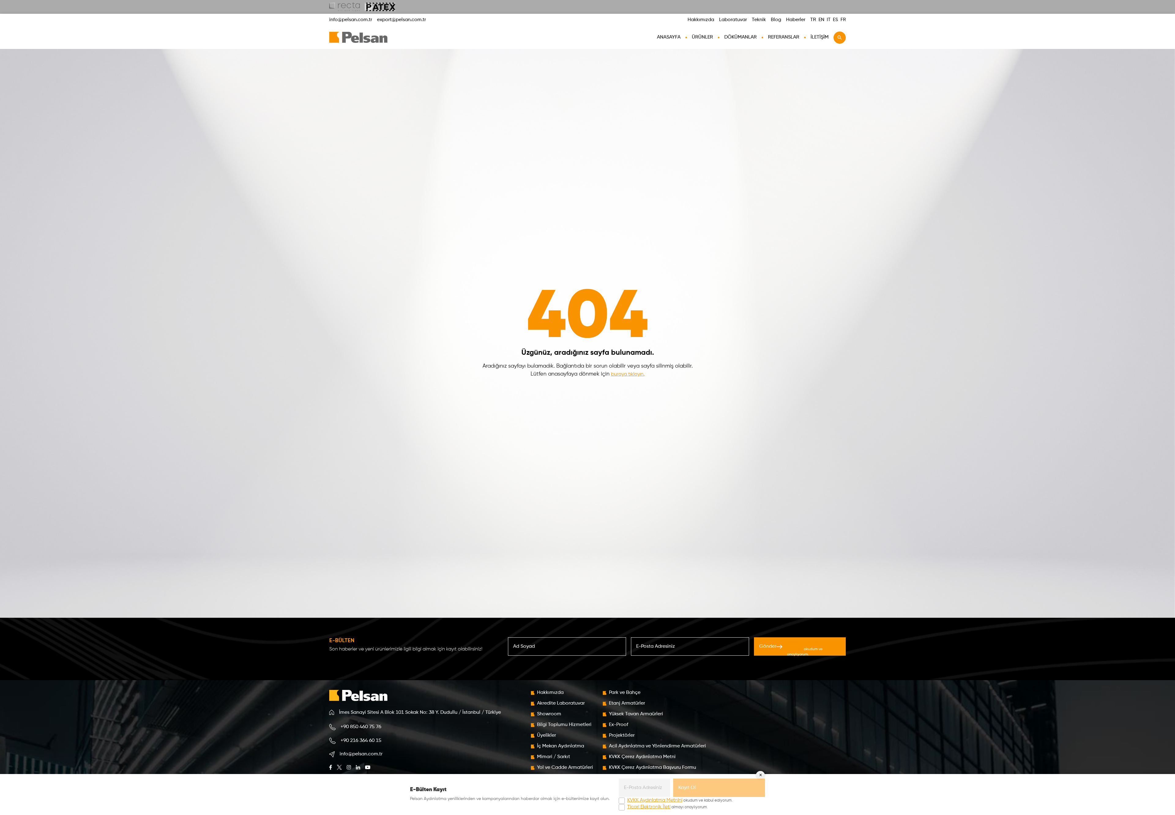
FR (843, 19)
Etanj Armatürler (627, 703)
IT (828, 19)
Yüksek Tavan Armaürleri (636, 714)
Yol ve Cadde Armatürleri (565, 767)
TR (813, 19)
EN (821, 19)
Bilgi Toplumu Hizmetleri (564, 724)
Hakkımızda (701, 19)
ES (835, 19)
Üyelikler (546, 735)
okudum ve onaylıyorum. (806, 648)
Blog (776, 19)
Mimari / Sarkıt (553, 756)
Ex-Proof (618, 724)
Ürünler (702, 37)
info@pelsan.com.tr (350, 19)
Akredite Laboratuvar (561, 703)
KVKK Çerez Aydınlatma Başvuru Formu (652, 767)
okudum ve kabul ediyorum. (680, 800)
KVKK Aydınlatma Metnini (654, 800)
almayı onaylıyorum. (667, 807)
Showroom (549, 714)
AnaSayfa (669, 37)
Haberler (795, 19)
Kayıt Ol (687, 787)
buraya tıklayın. (628, 374)
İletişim (820, 37)
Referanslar (783, 37)
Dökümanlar (740, 37)
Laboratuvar (733, 19)
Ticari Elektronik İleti (648, 807)
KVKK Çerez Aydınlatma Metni (642, 756)
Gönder (792, 648)
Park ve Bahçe (624, 692)
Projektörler (622, 735)
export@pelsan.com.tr (401, 19)
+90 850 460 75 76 (361, 726)
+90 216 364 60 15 (361, 740)
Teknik (759, 19)
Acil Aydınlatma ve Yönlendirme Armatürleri (657, 746)
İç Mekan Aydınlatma (560, 746)
